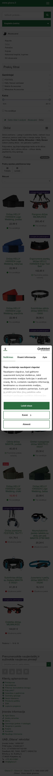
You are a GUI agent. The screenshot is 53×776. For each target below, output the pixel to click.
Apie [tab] (45, 357)
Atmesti (26, 424)
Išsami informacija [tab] (26, 357)
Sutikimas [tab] (8, 357)
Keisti (25, 415)
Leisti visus (26, 405)
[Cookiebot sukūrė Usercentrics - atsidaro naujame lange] (38, 349)
